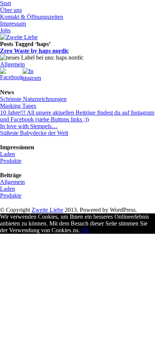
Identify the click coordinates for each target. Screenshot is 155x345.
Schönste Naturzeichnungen (33, 99)
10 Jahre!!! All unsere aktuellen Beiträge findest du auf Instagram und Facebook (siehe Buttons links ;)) (77, 116)
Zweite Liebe (47, 210)
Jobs (5, 30)
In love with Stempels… (29, 126)
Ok (85, 230)
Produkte (10, 161)
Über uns (11, 10)
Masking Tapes (18, 106)
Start (5, 3)
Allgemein (12, 64)
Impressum (13, 23)
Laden (7, 154)
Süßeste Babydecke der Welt (34, 133)
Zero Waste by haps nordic (34, 51)
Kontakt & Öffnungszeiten (31, 17)
